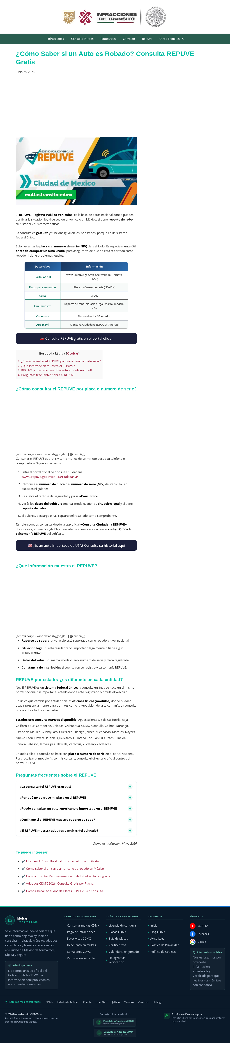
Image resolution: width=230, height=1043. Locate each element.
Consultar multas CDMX (83, 925)
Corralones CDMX (79, 952)
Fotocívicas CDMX (79, 939)
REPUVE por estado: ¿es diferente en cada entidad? (55, 370)
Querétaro (101, 1002)
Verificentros (117, 945)
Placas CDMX (117, 932)
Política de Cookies (163, 952)
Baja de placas (118, 939)
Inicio (154, 925)
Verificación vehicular (81, 958)
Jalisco (116, 1002)
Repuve (147, 39)
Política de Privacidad (164, 945)
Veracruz (143, 1002)
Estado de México (68, 1002)
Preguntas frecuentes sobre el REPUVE (46, 375)
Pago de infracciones (81, 932)
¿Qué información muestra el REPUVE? (46, 366)
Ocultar (73, 353)
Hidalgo (157, 1002)
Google (202, 941)
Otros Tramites (169, 39)
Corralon (129, 39)
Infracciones (55, 39)
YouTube (203, 926)
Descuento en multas (81, 945)
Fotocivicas (108, 39)
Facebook (203, 934)
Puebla (87, 1002)
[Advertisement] (76, 107)
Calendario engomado (124, 952)
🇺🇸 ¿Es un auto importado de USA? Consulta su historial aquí (76, 545)
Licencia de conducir (122, 925)
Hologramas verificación (117, 960)
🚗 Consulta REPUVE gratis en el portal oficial (76, 338)
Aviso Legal (157, 939)
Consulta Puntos (82, 39)
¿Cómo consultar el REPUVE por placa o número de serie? (59, 361)
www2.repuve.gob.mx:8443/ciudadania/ (50, 477)
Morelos (129, 1002)
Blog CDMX (157, 932)
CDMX (49, 1002)
